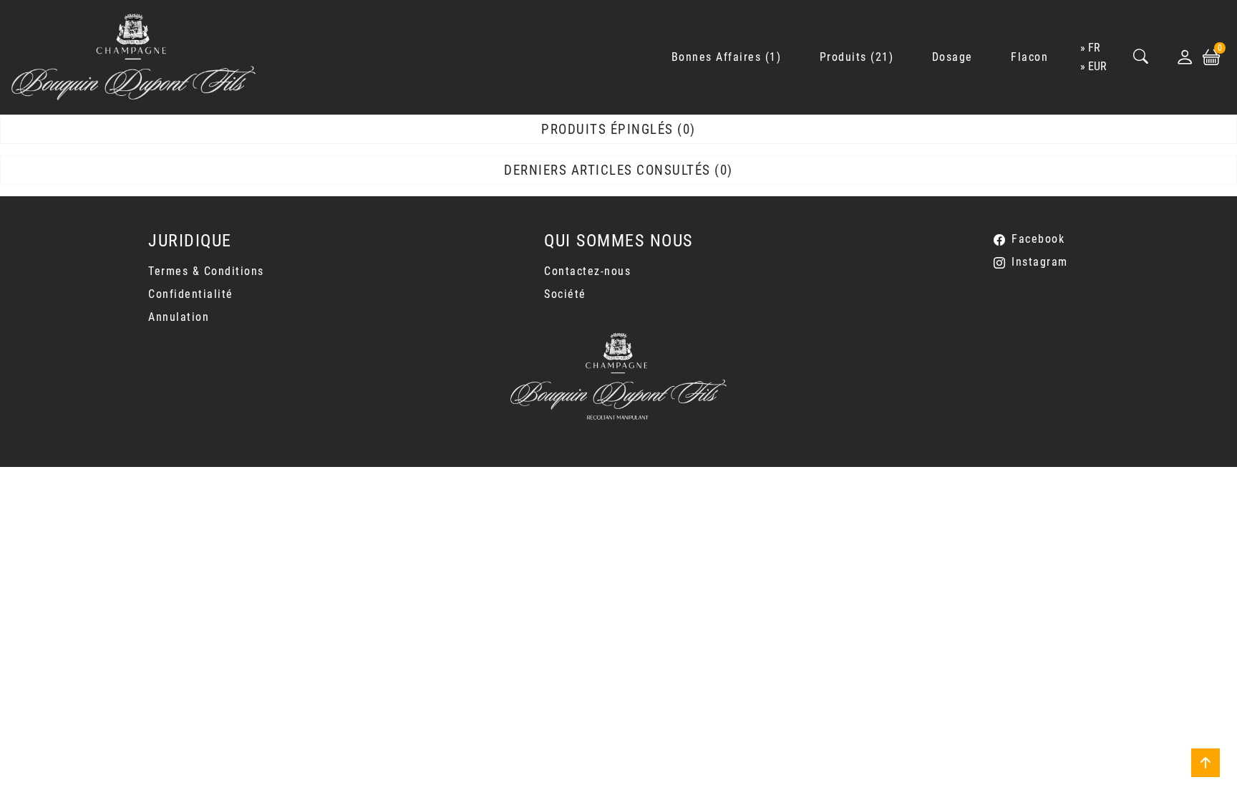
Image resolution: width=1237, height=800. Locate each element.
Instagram (1040, 262)
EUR (1097, 66)
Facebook (1038, 239)
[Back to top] (1205, 762)
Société (565, 294)
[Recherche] (1141, 58)
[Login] (1185, 57)
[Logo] (133, 57)
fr (1094, 47)
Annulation (178, 317)
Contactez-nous (587, 271)
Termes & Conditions (206, 271)
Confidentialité (190, 294)
